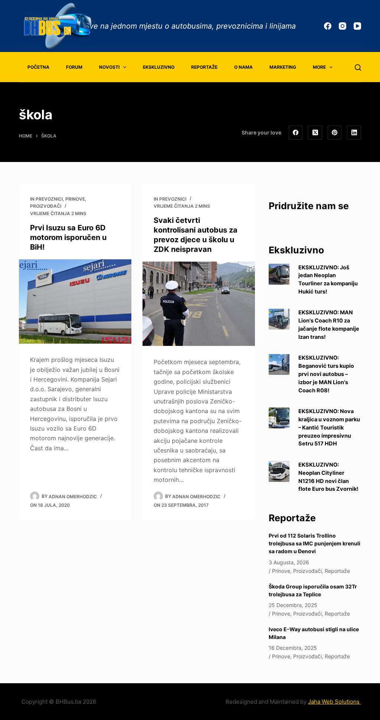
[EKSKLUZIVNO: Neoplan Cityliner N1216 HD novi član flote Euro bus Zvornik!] (279, 471)
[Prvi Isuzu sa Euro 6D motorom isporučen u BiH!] (75, 301)
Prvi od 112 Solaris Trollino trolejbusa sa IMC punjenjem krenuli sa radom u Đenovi (314, 543)
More (319, 67)
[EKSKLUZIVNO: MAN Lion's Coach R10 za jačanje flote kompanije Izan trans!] (279, 319)
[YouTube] (357, 26)
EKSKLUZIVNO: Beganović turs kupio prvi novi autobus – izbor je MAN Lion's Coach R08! (326, 373)
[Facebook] (327, 26)
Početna (38, 67)
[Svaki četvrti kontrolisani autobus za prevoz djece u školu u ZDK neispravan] (198, 304)
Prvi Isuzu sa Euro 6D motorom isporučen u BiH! (68, 237)
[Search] (358, 67)
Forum (74, 67)
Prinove (75, 199)
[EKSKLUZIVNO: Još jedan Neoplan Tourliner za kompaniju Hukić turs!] (279, 274)
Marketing (282, 67)
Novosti (109, 67)
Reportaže (204, 67)
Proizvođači (45, 206)
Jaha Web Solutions (334, 701)
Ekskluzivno (158, 67)
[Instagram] (342, 26)
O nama (243, 67)
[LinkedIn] (354, 133)
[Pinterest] (335, 133)
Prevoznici (49, 199)
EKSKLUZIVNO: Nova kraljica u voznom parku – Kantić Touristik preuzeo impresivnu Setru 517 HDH (329, 427)
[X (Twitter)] (315, 133)
